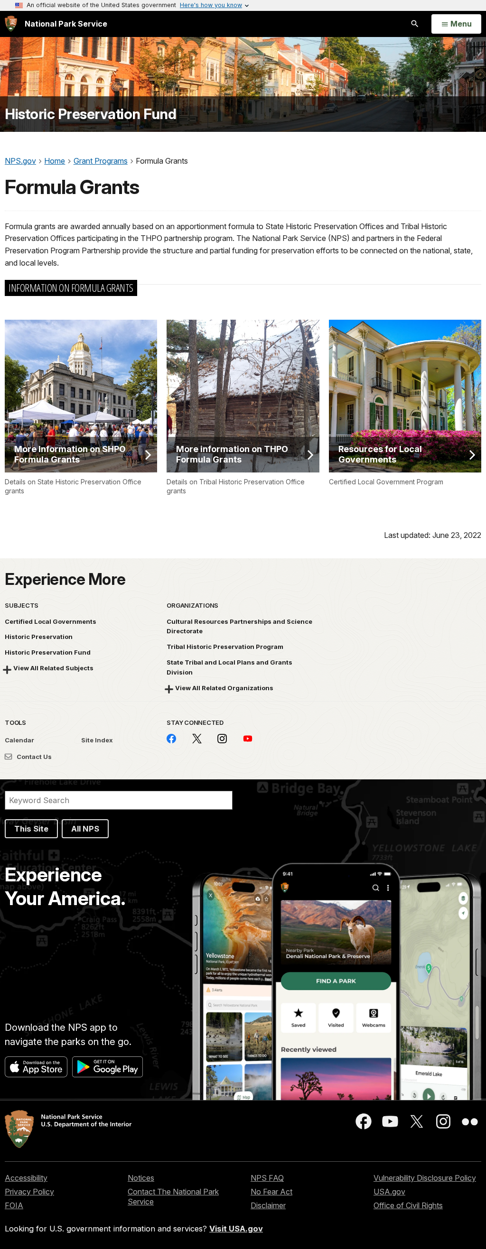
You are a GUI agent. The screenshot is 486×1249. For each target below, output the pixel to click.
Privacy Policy (29, 1191)
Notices (141, 1178)
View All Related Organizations (224, 688)
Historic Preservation (39, 636)
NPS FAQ (267, 1178)
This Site (31, 828)
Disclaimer (268, 1205)
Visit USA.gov (236, 1228)
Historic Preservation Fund (90, 114)
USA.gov (389, 1191)
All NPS (85, 828)
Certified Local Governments (50, 621)
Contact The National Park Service (173, 1196)
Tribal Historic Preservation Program (225, 646)
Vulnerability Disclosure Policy (425, 1178)
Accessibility (26, 1178)
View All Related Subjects (53, 668)
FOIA (14, 1205)
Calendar (19, 740)
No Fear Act (271, 1191)
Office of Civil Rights (408, 1205)
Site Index (97, 740)
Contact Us (33, 756)
